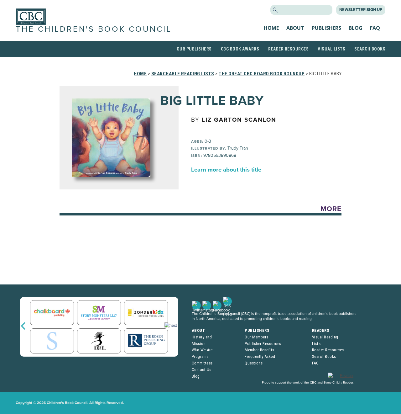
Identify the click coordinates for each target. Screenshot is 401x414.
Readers (321, 330)
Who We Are (202, 350)
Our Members (256, 337)
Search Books (369, 48)
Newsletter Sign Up (360, 9)
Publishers (326, 27)
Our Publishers (194, 48)
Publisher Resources (263, 343)
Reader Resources (288, 48)
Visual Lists (331, 48)
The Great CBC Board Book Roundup (262, 74)
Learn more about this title (226, 169)
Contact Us (201, 369)
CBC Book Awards (240, 48)
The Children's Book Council (94, 29)
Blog (355, 27)
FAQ (375, 27)
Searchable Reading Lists (182, 74)
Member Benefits (259, 350)
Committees (202, 363)
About (295, 27)
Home (271, 27)
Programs (200, 356)
